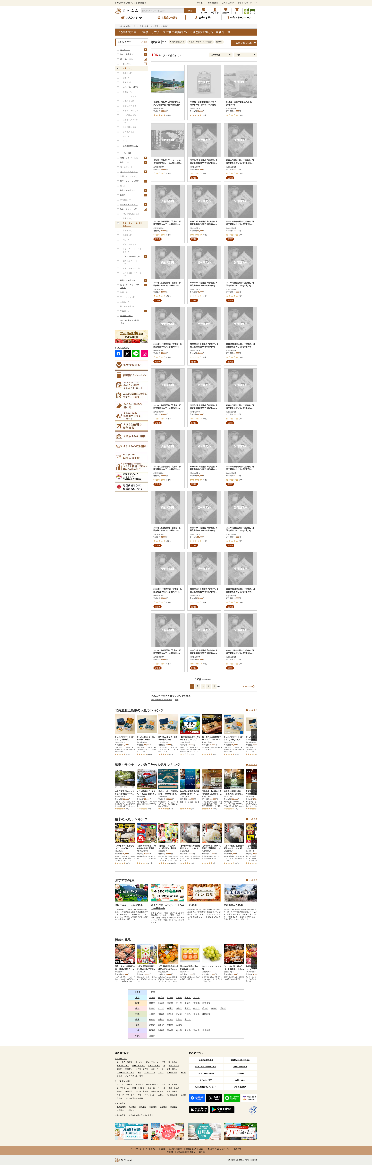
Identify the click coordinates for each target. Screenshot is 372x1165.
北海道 (137, 992)
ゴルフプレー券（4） (132, 256)
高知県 (179, 1025)
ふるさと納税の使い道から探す (141, 1115)
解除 (145, 42)
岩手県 (161, 997)
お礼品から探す (121, 1059)
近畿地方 (163, 1107)
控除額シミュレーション (240, 1060)
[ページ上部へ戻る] (361, 1146)
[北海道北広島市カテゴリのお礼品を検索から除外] (171, 41)
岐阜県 (205, 1008)
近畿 (137, 1014)
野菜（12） (125, 162)
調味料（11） (126, 195)
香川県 (161, 1025)
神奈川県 (206, 1003)
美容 (139, 1073)
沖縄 (137, 1036)
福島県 (196, 997)
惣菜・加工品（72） (128, 190)
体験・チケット (157, 1069)
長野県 (196, 1008)
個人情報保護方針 (176, 1149)
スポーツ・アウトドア (125, 1073)
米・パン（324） (127, 59)
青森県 (152, 997)
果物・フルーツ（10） (129, 158)
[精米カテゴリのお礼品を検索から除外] (217, 41)
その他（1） (125, 311)
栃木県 (161, 1003)
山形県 (188, 997)
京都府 (170, 1014)
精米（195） (128, 68)
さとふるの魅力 (240, 1087)
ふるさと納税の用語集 (205, 1073)
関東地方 (142, 1107)
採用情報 (201, 1152)
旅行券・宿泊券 (142, 1069)
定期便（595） (126, 316)
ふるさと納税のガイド (203, 11)
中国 (137, 1019)
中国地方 (173, 1107)
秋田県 (179, 997)
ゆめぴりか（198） (131, 87)
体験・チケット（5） (129, 209)
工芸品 (160, 1073)
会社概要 (170, 1152)
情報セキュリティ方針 (195, 1149)
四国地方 (120, 1110)
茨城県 (152, 1003)
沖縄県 (152, 1036)
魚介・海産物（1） (128, 54)
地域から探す (120, 1103)
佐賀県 (161, 1030)
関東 (137, 1003)
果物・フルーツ (152, 1062)
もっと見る (252, 710)
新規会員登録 (213, 3)
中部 (137, 1008)
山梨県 (188, 1008)
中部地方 (153, 1107)
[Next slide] (254, 735)
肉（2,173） (125, 50)
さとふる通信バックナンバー (205, 1087)
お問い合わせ (240, 1080)
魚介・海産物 (127, 1062)
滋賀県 (161, 1014)
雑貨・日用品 (172, 1069)
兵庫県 (188, 1014)
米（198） (127, 64)
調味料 (119, 1069)
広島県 (179, 1019)
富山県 (161, 1008)
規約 (163, 1149)
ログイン (200, 3)
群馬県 (170, 1003)
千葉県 (188, 1003)
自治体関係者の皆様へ (186, 1152)
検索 (190, 11)
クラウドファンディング (247, 3)
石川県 (170, 1008)
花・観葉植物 (172, 1073)
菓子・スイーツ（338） (130, 181)
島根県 (161, 1019)
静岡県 (214, 1008)
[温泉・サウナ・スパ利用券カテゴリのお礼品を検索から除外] (190, 41)
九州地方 (130, 1110)
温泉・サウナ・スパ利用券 (161, 700)
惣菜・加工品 (174, 1066)
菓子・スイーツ (154, 1066)
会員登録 (240, 1073)
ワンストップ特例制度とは (205, 1067)
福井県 (179, 1008)
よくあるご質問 (228, 3)
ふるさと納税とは (206, 1060)
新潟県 (152, 1008)
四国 (137, 1025)
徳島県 (152, 1025)
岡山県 (170, 1019)
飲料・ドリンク (138, 1066)
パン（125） (128, 153)
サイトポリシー (151, 1149)
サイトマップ (136, 1149)
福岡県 (152, 1030)
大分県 (188, 1030)
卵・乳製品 (172, 1062)
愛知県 (223, 1008)
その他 (183, 1073)
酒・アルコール (123, 1066)
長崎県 (170, 1030)
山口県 (188, 1019)
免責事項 (237, 1149)
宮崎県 (196, 1030)
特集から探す (120, 1115)
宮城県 (170, 997)
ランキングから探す (122, 1081)
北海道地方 (121, 1107)
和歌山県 (206, 1014)
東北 (137, 997)
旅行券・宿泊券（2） (129, 204)
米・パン (139, 1062)
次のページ (247, 686)
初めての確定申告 (240, 1067)
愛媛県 (170, 1025)
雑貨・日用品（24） (128, 280)
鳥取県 (152, 1019)
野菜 (163, 1062)
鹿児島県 (206, 1030)
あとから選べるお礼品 (134, 1076)
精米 (176, 700)
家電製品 (128, 1069)
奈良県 (196, 1014)
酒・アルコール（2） (129, 172)
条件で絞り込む (244, 43)
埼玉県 (179, 1003)
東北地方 (132, 1107)
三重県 (152, 1014)
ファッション (149, 1073)
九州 (137, 1030)
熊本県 (179, 1030)
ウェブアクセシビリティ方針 (219, 1149)
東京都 (196, 1003)
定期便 (119, 1076)
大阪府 (179, 1014)
